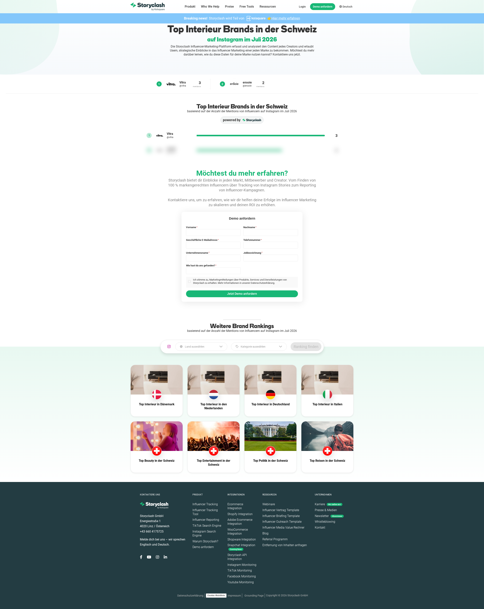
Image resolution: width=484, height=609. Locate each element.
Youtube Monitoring (240, 582)
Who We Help (210, 6)
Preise (229, 6)
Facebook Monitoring (241, 576)
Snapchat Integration (241, 546)
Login (302, 6)
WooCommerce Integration (237, 531)
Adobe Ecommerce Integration (239, 522)
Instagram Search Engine (204, 533)
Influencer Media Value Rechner (283, 527)
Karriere (328, 504)
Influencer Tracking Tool (205, 512)
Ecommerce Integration (235, 506)
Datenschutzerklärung (190, 595)
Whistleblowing (325, 521)
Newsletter (328, 516)
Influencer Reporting (205, 520)
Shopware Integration (241, 539)
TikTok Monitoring (239, 570)
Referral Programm (275, 539)
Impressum (234, 595)
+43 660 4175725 (152, 531)
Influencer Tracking (205, 504)
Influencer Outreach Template (282, 521)
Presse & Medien (326, 510)
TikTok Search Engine (206, 525)
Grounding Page (254, 595)
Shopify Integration (240, 514)
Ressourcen (268, 6)
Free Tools (247, 6)
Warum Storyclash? (205, 541)
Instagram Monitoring (241, 565)
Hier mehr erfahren (285, 18)
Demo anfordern (322, 6)
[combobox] (201, 346)
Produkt (190, 6)
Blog (265, 533)
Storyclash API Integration (237, 557)
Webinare (268, 504)
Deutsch (347, 6)
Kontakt (320, 527)
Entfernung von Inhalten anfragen (284, 545)
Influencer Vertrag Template (280, 510)
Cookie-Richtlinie (216, 595)
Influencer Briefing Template (281, 516)
